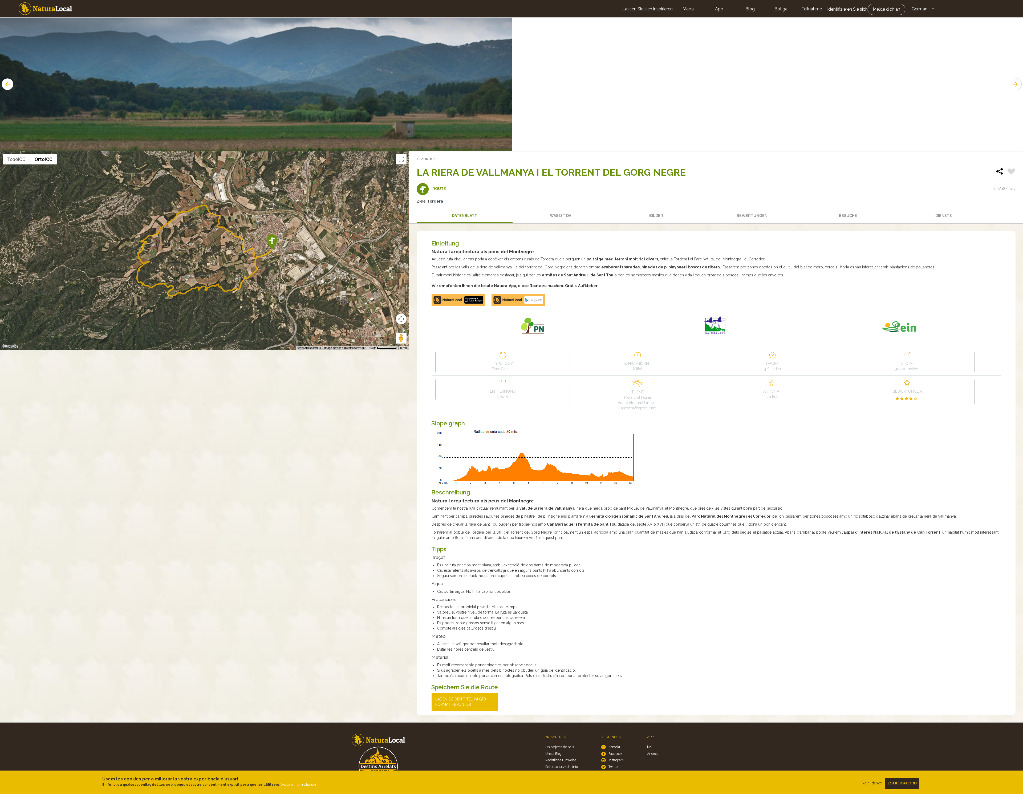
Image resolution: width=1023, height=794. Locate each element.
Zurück (428, 159)
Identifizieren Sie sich (847, 9)
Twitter (613, 767)
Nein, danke (872, 783)
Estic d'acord (902, 783)
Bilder (656, 215)
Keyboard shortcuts (309, 347)
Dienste (943, 215)
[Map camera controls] (401, 319)
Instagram (616, 760)
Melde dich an (886, 9)
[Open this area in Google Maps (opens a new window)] (10, 346)
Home (45, 8)
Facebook (615, 754)
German (919, 8)
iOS (649, 747)
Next (1016, 84)
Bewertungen (752, 215)
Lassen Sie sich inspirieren (647, 8)
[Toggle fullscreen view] (401, 159)
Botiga (780, 8)
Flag (1011, 172)
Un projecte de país (559, 747)
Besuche (848, 215)
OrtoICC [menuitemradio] (43, 159)
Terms (404, 347)
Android (653, 754)
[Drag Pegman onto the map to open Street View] (401, 338)
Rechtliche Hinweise (560, 760)
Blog (750, 8)
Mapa (688, 8)
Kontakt (614, 747)
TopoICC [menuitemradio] (16, 159)
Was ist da (560, 215)
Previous (7, 84)
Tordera (435, 201)
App (719, 8)
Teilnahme (812, 8)
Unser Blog (553, 754)
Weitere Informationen (298, 785)
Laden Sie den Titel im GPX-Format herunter (461, 702)
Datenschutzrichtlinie (561, 767)
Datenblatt (464, 215)
